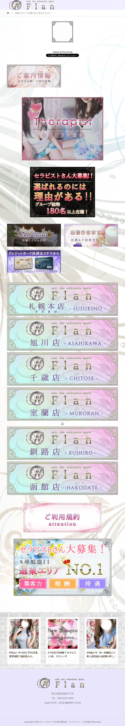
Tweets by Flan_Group (62, 52)
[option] (24, 640)
